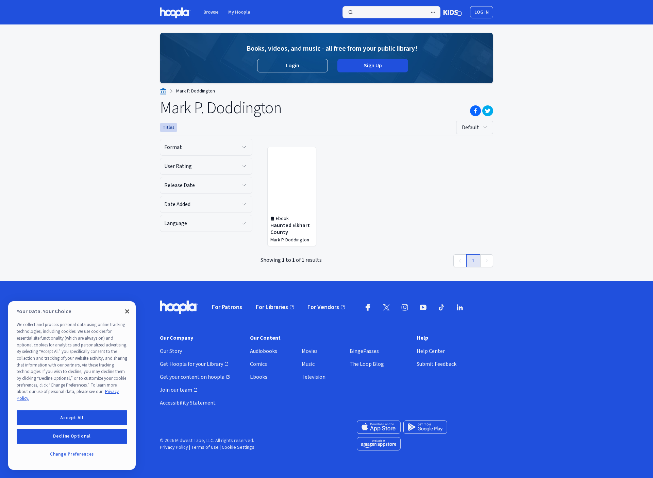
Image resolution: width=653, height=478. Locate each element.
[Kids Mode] (452, 12)
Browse (211, 12)
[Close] (127, 311)
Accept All (72, 418)
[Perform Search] (391, 12)
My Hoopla (239, 12)
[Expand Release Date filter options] (244, 185)
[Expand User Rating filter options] (244, 166)
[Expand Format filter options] (244, 147)
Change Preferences (72, 454)
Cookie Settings (238, 447)
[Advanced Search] (432, 12)
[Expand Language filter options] (244, 223)
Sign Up (373, 65)
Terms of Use (205, 447)
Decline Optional (72, 436)
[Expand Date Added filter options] (244, 204)
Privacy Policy (174, 447)
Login (292, 65)
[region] (72, 385)
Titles (168, 127)
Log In (481, 12)
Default (470, 127)
